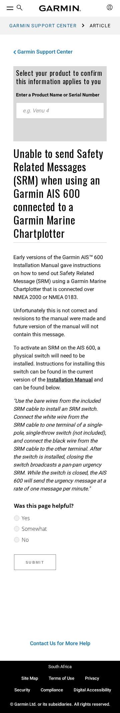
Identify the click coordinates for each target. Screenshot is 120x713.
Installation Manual (70, 379)
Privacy (92, 678)
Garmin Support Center (43, 25)
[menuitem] (20, 8)
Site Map (29, 678)
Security (22, 689)
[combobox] (60, 110)
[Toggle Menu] (4, 6)
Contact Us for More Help (60, 643)
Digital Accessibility (92, 689)
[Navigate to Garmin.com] (60, 8)
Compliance (52, 689)
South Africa (60, 666)
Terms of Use (61, 678)
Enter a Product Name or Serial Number (57, 94)
